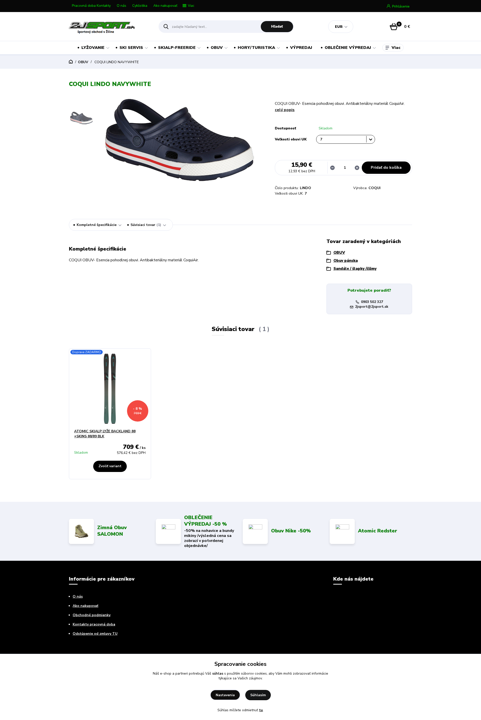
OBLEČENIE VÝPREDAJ (348, 47)
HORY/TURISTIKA (256, 47)
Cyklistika (139, 5)
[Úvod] (109, 27)
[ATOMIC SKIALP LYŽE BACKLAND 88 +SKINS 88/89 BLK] (110, 389)
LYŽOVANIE (92, 47)
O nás (121, 5)
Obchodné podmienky (91, 615)
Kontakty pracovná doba (94, 624)
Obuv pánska (345, 260)
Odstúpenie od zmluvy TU (95, 633)
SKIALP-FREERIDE (177, 47)
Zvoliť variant (110, 466)
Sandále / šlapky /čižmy (355, 268)
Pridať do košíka (386, 167)
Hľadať (277, 26)
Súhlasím (258, 695)
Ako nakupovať (165, 5)
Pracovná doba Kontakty (91, 5)
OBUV (217, 47)
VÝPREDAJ (301, 47)
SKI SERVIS (131, 47)
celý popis (285, 110)
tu (261, 710)
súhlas (217, 673)
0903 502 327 (372, 301)
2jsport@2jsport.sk (371, 306)
